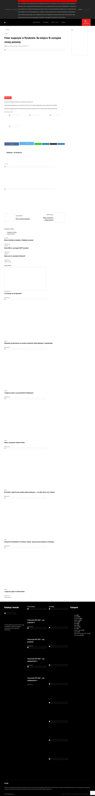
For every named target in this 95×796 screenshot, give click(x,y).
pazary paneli (84, 787)
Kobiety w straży (8, 787)
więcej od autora (11, 234)
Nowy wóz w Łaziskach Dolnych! (14, 256)
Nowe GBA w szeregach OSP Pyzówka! (16, 248)
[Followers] (87, 9)
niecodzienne (13, 789)
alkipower (69, 787)
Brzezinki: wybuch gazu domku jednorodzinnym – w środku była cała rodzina (29, 492)
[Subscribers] (90, 9)
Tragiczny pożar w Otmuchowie (14, 591)
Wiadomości (7, 291)
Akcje (5, 341)
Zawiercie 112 (9, 112)
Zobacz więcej (7, 261)
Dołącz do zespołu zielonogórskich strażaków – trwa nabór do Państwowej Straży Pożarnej (41, 17)
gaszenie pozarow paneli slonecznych (32, 787)
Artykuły (8, 29)
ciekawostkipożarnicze (21, 789)
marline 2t (50, 787)
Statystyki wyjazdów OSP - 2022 (81, 633)
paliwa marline (44, 787)
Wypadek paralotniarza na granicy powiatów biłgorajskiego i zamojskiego (37, 3)
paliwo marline (63, 787)
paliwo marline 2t (56, 787)
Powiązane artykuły (12, 232)
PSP (40, 789)
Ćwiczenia (76, 626)
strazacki (21, 787)
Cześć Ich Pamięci (78, 630)
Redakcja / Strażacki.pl (14, 152)
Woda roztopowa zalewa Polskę (33, 6)
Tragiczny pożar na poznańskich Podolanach (18, 393)
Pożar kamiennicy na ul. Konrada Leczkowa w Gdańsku (39, 12)
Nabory (75, 625)
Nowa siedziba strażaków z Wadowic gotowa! (18, 240)
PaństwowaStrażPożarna (33, 789)
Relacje (75, 623)
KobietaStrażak (15, 787)
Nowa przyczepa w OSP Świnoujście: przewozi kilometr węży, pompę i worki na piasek (54, 14)
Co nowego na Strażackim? (13, 293)
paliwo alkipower (48, 789)
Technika (76, 621)
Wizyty (75, 628)
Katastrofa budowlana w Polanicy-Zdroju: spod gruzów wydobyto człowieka (44, 9)
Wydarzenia (76, 620)
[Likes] (85, 9)
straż (42, 789)
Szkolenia (76, 631)
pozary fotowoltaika (76, 787)
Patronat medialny (78, 635)
